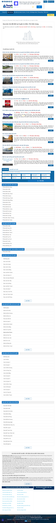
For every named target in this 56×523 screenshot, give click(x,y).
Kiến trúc (46, 12)
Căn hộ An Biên (20, 490)
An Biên (21, 20)
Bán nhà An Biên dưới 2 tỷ (7, 499)
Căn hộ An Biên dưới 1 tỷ (7, 492)
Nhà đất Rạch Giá (7, 213)
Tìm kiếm (41, 180)
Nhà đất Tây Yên (7, 236)
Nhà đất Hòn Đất (7, 204)
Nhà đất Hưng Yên (7, 228)
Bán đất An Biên (20, 503)
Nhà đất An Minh (7, 191)
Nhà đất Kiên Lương (7, 209)
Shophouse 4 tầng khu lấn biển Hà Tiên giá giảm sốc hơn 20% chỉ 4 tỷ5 (19, 87)
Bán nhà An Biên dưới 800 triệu (8, 496)
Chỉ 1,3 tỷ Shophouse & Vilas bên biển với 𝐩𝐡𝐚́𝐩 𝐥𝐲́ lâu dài (16, 98)
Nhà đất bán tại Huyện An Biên (31, 20)
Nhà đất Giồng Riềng (8, 200)
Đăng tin (51, 14)
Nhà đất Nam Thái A (7, 232)
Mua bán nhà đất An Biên (7, 490)
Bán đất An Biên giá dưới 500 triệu (23, 505)
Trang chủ (4, 12)
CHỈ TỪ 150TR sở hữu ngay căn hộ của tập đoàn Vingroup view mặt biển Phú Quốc (21, 110)
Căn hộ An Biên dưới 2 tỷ (21, 492)
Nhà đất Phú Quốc (7, 211)
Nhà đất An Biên (6, 189)
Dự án (24, 12)
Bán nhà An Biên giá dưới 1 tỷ (22, 496)
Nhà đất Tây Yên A (7, 239)
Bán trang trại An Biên (7, 509)
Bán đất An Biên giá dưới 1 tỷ (8, 507)
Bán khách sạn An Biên (7, 503)
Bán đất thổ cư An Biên (7, 505)
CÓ (39, 7)
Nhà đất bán (10, 12)
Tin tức (27, 12)
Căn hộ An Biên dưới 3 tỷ (7, 494)
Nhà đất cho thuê (18, 12)
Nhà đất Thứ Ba (6, 241)
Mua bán (10, 20)
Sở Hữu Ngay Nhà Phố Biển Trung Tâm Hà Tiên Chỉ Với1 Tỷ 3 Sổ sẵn (18, 75)
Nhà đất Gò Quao (7, 195)
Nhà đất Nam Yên (7, 234)
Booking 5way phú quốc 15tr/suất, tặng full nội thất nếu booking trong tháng (21, 122)
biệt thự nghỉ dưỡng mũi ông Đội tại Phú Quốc (13, 156)
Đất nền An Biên (20, 507)
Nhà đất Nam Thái (7, 230)
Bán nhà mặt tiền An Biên (7, 501)
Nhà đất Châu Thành (8, 193)
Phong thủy (40, 12)
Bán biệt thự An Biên (21, 501)
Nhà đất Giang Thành (8, 198)
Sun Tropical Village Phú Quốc (9, 133)
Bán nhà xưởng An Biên (21, 509)
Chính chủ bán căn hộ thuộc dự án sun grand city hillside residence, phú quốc (21, 52)
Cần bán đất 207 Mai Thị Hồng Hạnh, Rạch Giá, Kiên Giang (16, 145)
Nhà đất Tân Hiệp (7, 215)
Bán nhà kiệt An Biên (21, 499)
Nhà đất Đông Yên (7, 245)
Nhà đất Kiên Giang (7, 187)
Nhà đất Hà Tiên (7, 202)
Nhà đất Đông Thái (7, 243)
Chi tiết (50, 60)
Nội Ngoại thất (33, 12)
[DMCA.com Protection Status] (28, 521)
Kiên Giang (15, 20)
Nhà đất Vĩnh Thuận (7, 219)
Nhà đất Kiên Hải (7, 206)
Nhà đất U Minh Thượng (8, 217)
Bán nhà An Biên (20, 494)
